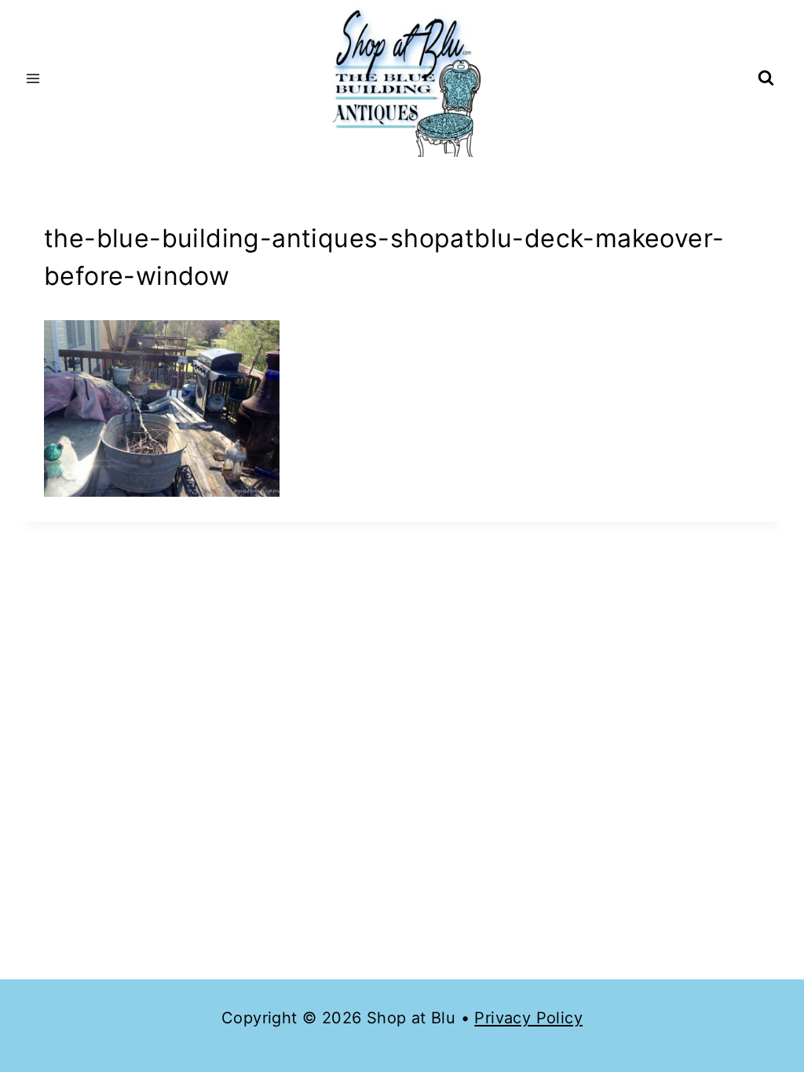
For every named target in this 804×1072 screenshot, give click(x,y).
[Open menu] (33, 78)
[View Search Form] (766, 79)
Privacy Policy (528, 1017)
